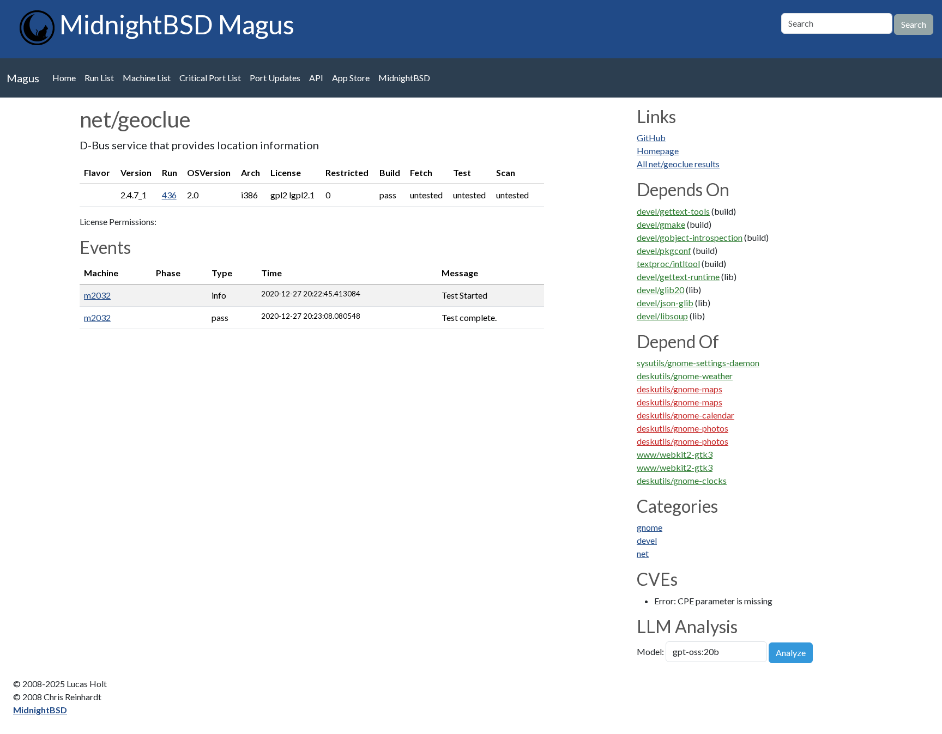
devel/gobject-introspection (689, 237)
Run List (99, 77)
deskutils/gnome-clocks (682, 480)
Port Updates (275, 77)
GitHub (651, 137)
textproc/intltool (668, 263)
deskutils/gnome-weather (685, 376)
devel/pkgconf (664, 250)
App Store (351, 77)
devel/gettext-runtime (678, 276)
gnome (649, 527)
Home (64, 77)
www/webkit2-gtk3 (674, 454)
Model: (650, 651)
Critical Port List (210, 77)
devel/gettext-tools (673, 211)
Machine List (147, 77)
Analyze (791, 652)
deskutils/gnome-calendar (685, 415)
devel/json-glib (665, 303)
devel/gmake (661, 224)
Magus (23, 77)
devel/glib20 (660, 289)
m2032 (97, 295)
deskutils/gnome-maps (679, 389)
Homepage (658, 150)
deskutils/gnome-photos (682, 428)
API (316, 77)
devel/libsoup (662, 316)
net (643, 553)
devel (647, 540)
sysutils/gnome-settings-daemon (698, 362)
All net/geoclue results (678, 164)
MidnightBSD (404, 77)
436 (169, 195)
